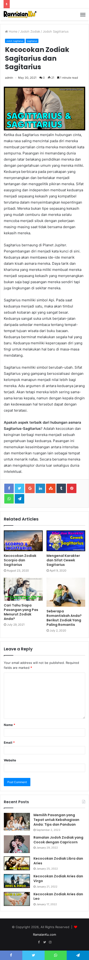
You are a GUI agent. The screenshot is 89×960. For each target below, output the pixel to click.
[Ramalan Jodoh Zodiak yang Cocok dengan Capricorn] (17, 844)
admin (9, 77)
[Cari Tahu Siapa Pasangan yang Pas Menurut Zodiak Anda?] (23, 589)
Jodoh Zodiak (30, 31)
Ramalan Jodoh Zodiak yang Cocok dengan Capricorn (58, 840)
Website (10, 760)
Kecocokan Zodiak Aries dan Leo (58, 896)
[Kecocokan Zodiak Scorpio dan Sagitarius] (23, 540)
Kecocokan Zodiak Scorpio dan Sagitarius (20, 560)
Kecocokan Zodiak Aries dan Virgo (58, 878)
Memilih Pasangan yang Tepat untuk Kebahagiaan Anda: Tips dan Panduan (56, 820)
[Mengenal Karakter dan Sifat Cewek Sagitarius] (66, 540)
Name (9, 725)
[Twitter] (44, 942)
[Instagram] (50, 942)
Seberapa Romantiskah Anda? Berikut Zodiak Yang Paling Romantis (64, 618)
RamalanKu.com (44, 934)
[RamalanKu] (20, 14)
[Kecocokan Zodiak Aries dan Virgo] (17, 881)
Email (9, 742)
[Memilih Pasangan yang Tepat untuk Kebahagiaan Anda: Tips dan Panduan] (17, 822)
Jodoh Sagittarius (56, 31)
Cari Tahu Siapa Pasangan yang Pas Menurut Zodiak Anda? (21, 612)
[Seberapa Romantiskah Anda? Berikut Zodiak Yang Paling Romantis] (66, 592)
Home (13, 31)
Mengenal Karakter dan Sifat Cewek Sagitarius (63, 560)
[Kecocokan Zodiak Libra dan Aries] (17, 863)
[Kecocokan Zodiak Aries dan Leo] (17, 899)
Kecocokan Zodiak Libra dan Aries (58, 861)
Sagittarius (32, 41)
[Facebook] (39, 942)
